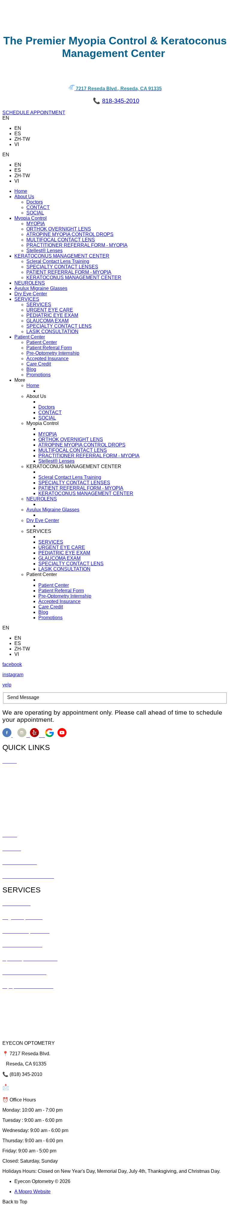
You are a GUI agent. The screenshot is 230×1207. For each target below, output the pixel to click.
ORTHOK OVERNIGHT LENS (58, 229)
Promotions (38, 374)
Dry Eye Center (30, 293)
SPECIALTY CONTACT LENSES (62, 266)
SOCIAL (35, 212)
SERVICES (38, 304)
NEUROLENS (29, 282)
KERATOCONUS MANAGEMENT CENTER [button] (61, 255)
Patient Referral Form (49, 347)
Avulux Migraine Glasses (40, 288)
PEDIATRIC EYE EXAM (52, 315)
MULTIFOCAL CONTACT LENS (60, 239)
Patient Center (41, 342)
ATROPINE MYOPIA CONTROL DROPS (70, 234)
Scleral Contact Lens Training (57, 261)
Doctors (34, 202)
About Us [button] (24, 196)
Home (20, 191)
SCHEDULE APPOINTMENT (33, 112)
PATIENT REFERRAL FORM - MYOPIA (68, 272)
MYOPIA (35, 223)
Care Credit (38, 363)
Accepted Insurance (47, 358)
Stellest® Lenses (44, 250)
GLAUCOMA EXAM (47, 320)
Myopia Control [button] (30, 218)
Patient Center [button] (29, 336)
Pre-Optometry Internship (52, 353)
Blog (31, 369)
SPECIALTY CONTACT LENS (59, 326)
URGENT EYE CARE (49, 309)
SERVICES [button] (26, 299)
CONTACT (38, 207)
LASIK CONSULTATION (52, 331)
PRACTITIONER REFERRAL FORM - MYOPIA (77, 245)
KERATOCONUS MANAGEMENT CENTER (73, 277)
